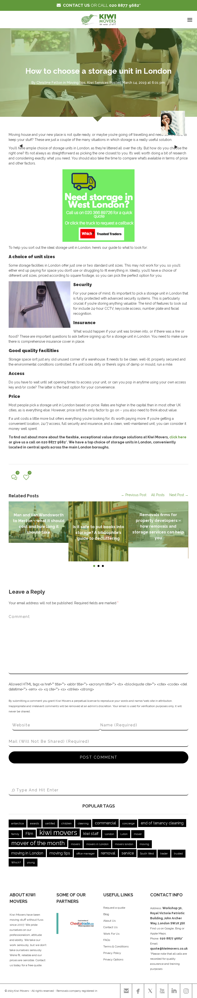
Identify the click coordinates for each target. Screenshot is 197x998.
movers (75, 844)
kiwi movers (58, 832)
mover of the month (38, 843)
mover (138, 834)
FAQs (106, 940)
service (128, 853)
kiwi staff (90, 833)
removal (108, 853)
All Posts (158, 495)
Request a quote (114, 907)
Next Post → (178, 495)
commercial (105, 823)
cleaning (83, 823)
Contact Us (110, 927)
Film (29, 833)
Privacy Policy (112, 953)
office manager (85, 853)
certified (50, 823)
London (109, 834)
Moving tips (76, 83)
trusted (178, 853)
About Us (109, 920)
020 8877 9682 (124, 5)
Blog (106, 914)
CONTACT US (76, 5)
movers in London (97, 844)
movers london (124, 844)
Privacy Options (113, 959)
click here (177, 437)
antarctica (17, 823)
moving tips (59, 853)
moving (144, 844)
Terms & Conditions (116, 946)
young (31, 862)
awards (34, 823)
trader (164, 853)
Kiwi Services (98, 83)
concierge (128, 823)
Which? (16, 862)
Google (169, 928)
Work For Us (111, 933)
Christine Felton (49, 83)
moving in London (27, 853)
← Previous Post (133, 495)
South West (147, 853)
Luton (124, 834)
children (66, 823)
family (15, 834)
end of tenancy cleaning (162, 823)
